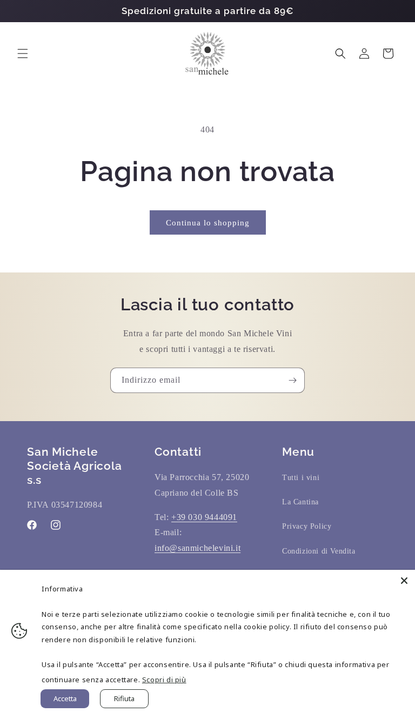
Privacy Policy (306, 526)
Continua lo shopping (208, 222)
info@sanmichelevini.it (197, 547)
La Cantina (300, 502)
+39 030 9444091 (204, 517)
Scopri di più (164, 679)
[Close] (404, 580)
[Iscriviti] (292, 380)
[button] (23, 53)
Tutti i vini (300, 478)
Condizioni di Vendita (319, 551)
